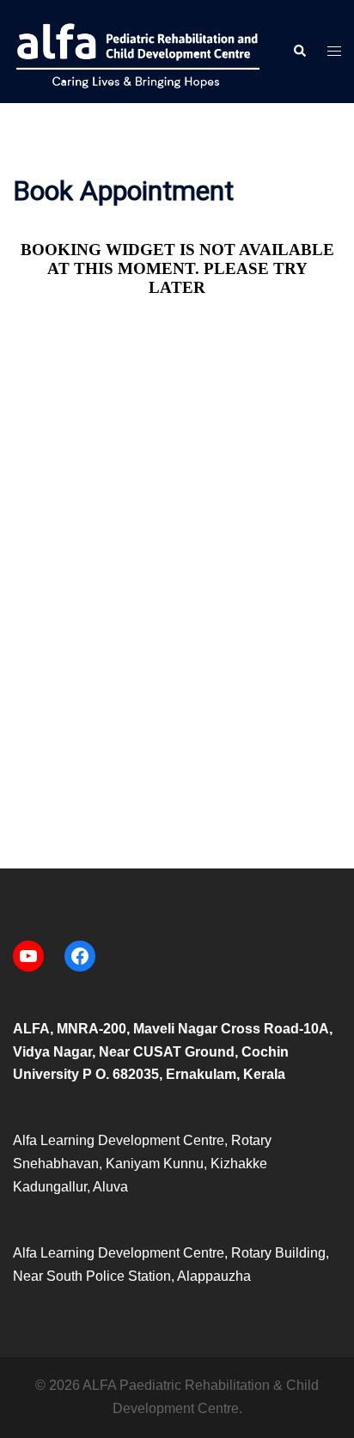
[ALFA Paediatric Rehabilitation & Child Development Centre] (139, 50)
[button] (299, 51)
